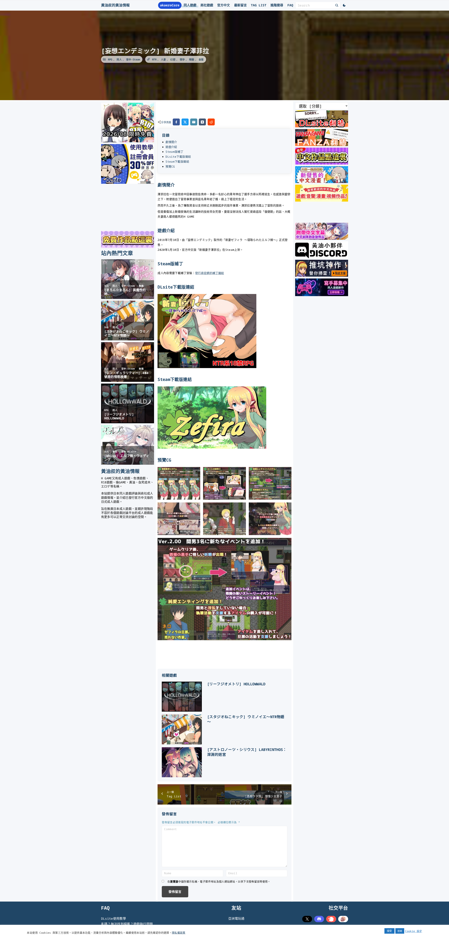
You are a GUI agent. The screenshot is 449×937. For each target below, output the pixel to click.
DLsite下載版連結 (178, 157)
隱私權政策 (178, 932)
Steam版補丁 (174, 152)
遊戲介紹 (171, 147)
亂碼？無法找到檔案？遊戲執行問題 (127, 924)
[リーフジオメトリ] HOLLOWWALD (236, 683)
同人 (119, 59)
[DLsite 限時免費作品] (127, 247)
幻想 (172, 59)
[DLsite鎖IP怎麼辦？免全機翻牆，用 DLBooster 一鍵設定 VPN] (321, 126)
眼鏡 (191, 59)
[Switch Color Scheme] (344, 5)
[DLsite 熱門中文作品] (321, 200)
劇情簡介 (171, 142)
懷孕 (182, 59)
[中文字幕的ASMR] (321, 238)
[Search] (336, 5)
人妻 (163, 59)
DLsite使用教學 (113, 918)
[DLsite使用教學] (127, 182)
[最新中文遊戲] (321, 163)
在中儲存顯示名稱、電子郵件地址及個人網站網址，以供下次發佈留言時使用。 (218, 881)
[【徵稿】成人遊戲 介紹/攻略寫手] (321, 295)
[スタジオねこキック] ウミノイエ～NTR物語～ (245, 719)
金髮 (201, 59)
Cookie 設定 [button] (413, 931)
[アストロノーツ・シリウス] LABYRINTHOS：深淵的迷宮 (247, 752)
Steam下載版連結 (177, 161)
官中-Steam (133, 59)
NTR (154, 59)
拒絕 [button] (399, 930)
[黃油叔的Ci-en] (321, 275)
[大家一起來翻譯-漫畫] (321, 182)
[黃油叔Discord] (321, 257)
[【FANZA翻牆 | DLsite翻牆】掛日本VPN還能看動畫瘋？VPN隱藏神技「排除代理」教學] (321, 145)
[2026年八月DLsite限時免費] (127, 141)
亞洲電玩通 (236, 918)
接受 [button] (389, 930)
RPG (110, 59)
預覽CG (170, 166)
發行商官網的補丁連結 (209, 273)
